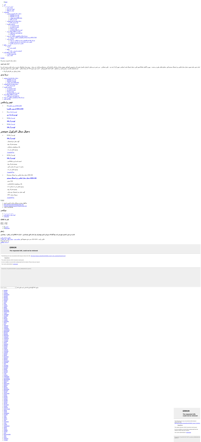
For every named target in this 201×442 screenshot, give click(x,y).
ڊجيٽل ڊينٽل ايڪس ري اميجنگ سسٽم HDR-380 (22, 178)
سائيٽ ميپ (17, 239)
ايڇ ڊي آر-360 (11, 121)
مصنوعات (6, 12)
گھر (5, 4)
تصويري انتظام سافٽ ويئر (13, 31)
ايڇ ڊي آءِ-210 (13, 28)
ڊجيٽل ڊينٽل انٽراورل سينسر (14, 13)
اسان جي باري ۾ (8, 6)
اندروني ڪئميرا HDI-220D (15, 109)
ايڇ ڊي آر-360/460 (14, 16)
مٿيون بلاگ (10, 239)
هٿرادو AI (12, 34)
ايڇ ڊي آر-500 (11, 127)
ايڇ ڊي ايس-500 (14, 22)
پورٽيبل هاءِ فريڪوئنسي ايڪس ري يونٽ (17, 36)
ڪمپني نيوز (13, 48)
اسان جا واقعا (10, 10)
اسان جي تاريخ (10, 9)
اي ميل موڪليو (4, 242)
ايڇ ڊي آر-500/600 (14, 15)
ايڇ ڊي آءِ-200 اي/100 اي (16, 30)
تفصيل (8, 152)
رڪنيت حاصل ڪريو (6, 237)
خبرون (8, 46)
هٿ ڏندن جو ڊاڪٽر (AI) (16, 33)
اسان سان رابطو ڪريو (9, 52)
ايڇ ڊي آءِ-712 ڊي (14, 25)
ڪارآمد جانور (10, 39)
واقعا (8, 49)
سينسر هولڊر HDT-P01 (16, 18)
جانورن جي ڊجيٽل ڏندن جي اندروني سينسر (21, 42)
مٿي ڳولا (4, 239)
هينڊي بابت (10, 7)
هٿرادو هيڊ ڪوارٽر (11, 54)
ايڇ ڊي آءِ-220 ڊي (14, 27)
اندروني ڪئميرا (11, 24)
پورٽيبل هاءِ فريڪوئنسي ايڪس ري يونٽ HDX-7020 (23, 37)
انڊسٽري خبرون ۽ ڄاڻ (16, 51)
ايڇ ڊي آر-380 (13, 19)
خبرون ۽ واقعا (7, 45)
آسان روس (10, 55)
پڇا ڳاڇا (12, 152)
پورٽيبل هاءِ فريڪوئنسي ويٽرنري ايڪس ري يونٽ (22, 40)
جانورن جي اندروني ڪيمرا (17, 43)
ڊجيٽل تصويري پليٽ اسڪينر (14, 21)
